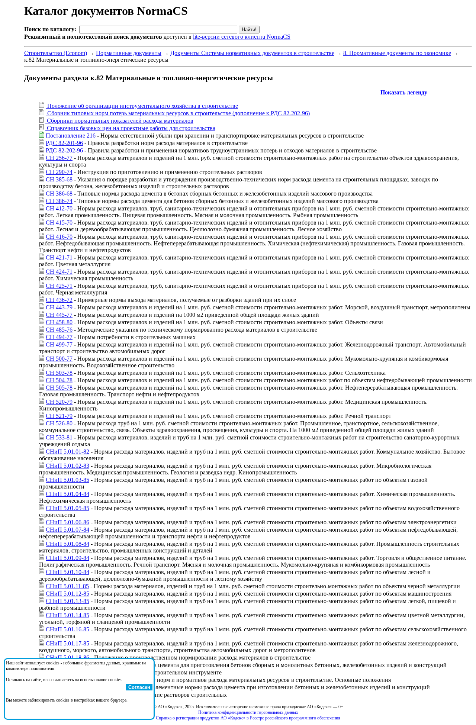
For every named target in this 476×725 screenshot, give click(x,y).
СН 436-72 (59, 300)
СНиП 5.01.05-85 (67, 508)
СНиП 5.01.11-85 (67, 586)
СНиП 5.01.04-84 (67, 494)
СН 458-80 (59, 322)
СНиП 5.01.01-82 (67, 451)
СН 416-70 (59, 236)
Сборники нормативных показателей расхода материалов (119, 120)
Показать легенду (403, 92)
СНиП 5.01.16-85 (67, 629)
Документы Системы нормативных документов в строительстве (252, 53)
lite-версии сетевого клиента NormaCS (241, 36)
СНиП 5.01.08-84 (67, 544)
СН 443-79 (59, 307)
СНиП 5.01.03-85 (67, 480)
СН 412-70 (59, 208)
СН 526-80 (59, 423)
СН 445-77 (59, 315)
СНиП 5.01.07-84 (67, 529)
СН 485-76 (59, 329)
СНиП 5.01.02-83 (67, 466)
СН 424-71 (59, 271)
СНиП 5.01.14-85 (67, 615)
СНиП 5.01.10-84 (67, 572)
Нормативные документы (128, 53)
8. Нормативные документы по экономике (397, 53)
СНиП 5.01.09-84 (67, 558)
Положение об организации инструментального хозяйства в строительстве (142, 106)
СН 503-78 (59, 373)
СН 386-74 (59, 201)
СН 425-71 (59, 286)
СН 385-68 (59, 179)
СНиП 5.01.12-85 (67, 593)
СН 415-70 (59, 222)
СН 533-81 (59, 437)
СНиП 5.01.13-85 (67, 601)
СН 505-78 (59, 387)
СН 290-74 (59, 172)
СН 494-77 (59, 337)
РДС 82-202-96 (64, 150)
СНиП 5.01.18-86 (67, 657)
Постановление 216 (71, 135)
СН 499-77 (59, 344)
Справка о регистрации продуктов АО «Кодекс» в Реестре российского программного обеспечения (248, 718)
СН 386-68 (59, 193)
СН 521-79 (59, 416)
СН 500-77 (59, 358)
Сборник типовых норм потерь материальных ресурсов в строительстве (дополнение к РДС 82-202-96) (178, 113)
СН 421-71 (59, 257)
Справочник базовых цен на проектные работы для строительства (130, 128)
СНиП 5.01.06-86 (67, 522)
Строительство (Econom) (55, 53)
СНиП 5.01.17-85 (67, 643)
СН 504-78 (59, 380)
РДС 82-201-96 (64, 143)
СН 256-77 (59, 158)
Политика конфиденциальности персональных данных (248, 712)
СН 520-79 (59, 402)
